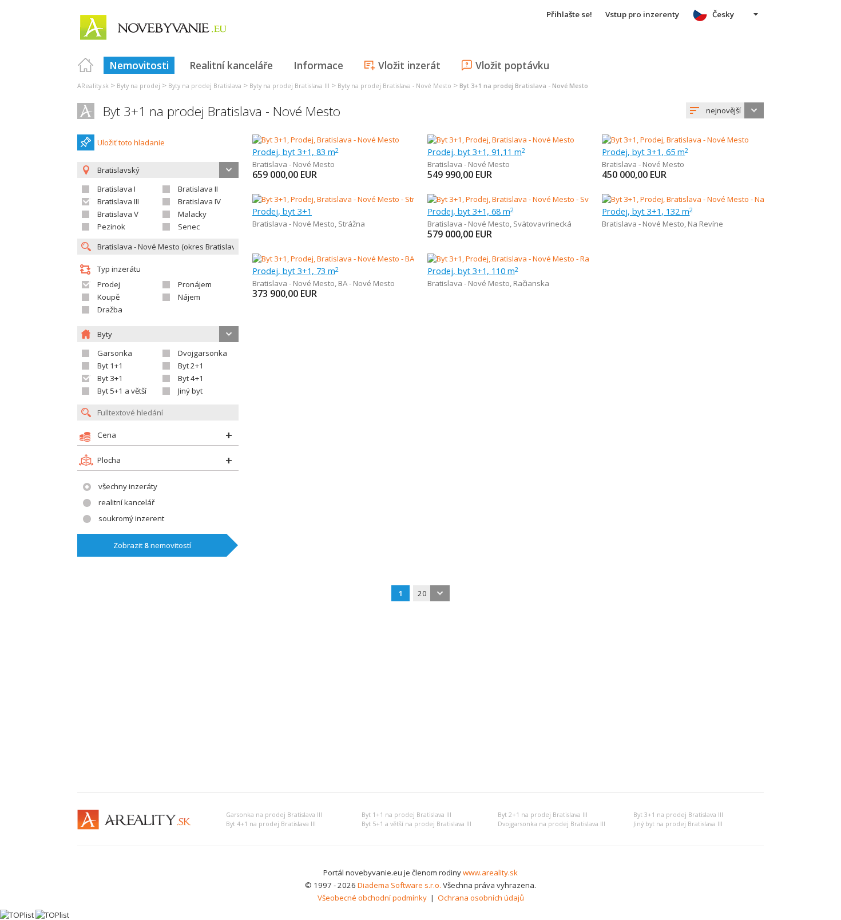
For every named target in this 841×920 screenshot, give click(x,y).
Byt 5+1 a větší (121, 391)
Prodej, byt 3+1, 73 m (295, 270)
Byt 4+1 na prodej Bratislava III (271, 824)
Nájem (189, 297)
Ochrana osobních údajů (481, 898)
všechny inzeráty (127, 486)
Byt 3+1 (110, 378)
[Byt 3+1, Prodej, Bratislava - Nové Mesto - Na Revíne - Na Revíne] (712, 199)
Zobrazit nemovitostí (152, 545)
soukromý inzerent (131, 518)
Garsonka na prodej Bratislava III (274, 815)
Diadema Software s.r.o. (399, 885)
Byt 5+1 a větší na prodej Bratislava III (416, 824)
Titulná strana (85, 65)
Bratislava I (116, 189)
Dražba (109, 309)
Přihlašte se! (569, 14)
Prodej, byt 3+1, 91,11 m (476, 151)
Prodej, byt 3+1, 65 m (645, 151)
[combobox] (725, 110)
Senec (189, 226)
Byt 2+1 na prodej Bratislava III (543, 815)
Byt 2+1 (191, 365)
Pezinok (111, 226)
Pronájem (195, 284)
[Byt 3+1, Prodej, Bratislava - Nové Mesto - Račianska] (517, 258)
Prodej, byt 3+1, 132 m (647, 211)
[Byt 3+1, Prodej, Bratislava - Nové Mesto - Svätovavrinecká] (528, 199)
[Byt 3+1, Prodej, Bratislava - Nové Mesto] (325, 139)
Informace (318, 65)
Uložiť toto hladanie (131, 142)
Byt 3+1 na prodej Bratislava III (678, 815)
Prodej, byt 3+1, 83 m (295, 151)
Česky (723, 14)
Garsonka (114, 353)
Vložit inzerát (409, 65)
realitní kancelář (126, 502)
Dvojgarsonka (202, 353)
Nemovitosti (139, 65)
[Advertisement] (420, 698)
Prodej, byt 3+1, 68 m (470, 211)
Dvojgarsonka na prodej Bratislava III (551, 824)
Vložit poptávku (512, 65)
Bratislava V (117, 214)
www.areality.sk (490, 872)
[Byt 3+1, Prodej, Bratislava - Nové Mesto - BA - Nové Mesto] (352, 258)
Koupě (108, 297)
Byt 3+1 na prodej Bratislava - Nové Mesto (221, 111)
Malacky (192, 214)
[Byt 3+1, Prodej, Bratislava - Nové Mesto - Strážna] (337, 199)
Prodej (108, 284)
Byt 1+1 (110, 365)
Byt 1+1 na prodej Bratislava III (406, 815)
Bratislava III (118, 201)
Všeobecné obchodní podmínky (372, 898)
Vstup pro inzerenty (642, 14)
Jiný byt (190, 391)
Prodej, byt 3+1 (282, 211)
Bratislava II (198, 189)
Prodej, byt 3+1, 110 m (472, 270)
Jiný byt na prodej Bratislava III (678, 824)
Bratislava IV (199, 201)
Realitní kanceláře (231, 65)
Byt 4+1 (191, 378)
